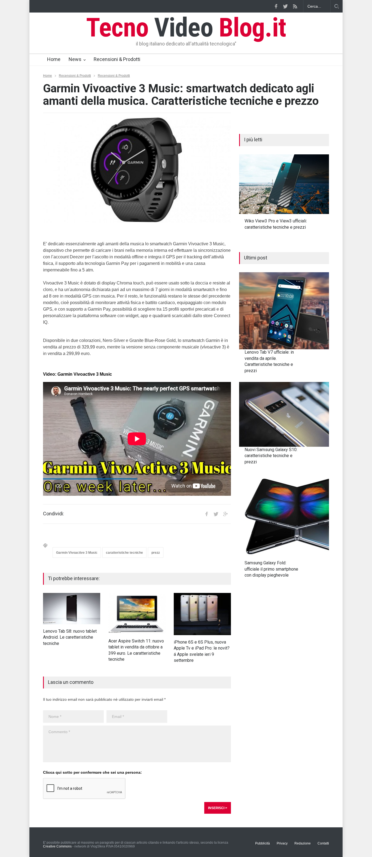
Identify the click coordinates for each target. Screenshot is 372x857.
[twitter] (285, 6)
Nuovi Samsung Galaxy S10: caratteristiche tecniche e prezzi (271, 455)
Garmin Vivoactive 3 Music (76, 553)
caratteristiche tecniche (124, 553)
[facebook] (276, 6)
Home (53, 59)
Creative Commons (57, 846)
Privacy (282, 843)
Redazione (302, 843)
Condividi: (53, 513)
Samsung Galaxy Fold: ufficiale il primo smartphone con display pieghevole (271, 569)
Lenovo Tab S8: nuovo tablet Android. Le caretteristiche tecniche (70, 637)
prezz (155, 553)
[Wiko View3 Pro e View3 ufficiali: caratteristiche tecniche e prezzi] (284, 184)
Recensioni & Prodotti (117, 59)
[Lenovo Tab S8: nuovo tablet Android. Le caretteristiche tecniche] (71, 608)
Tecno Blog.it (186, 27)
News (75, 59)
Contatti (323, 843)
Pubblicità (262, 843)
